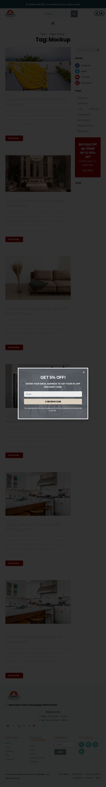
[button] (84, 372)
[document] (53, 393)
